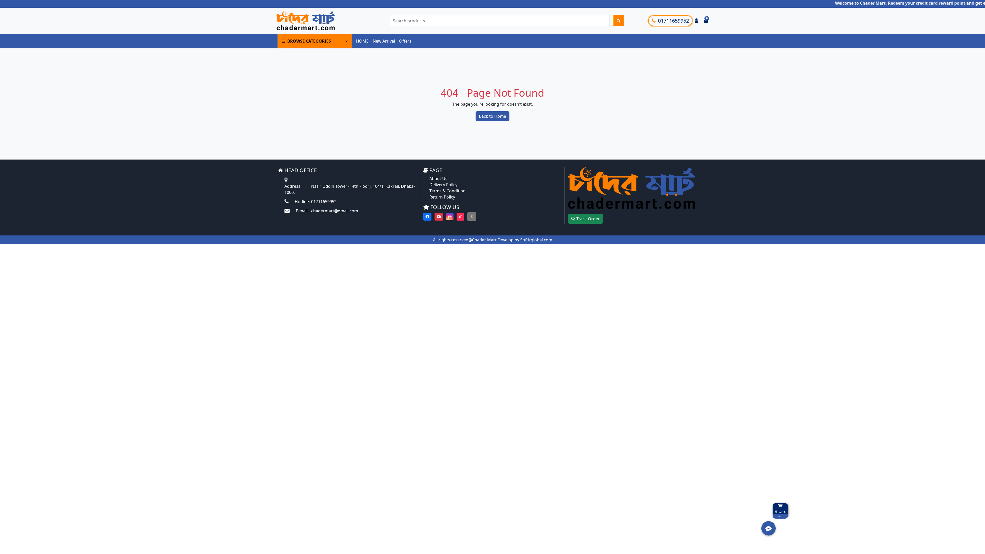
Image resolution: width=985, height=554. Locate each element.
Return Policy (442, 197)
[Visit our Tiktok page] (460, 217)
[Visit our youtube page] (439, 217)
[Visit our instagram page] (450, 216)
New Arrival (384, 41)
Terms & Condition (447, 191)
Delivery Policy (443, 184)
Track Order (587, 219)
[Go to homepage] (314, 21)
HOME (362, 41)
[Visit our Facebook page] (427, 217)
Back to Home (492, 116)
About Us (438, 178)
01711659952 (673, 20)
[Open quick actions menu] (768, 528)
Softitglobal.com (536, 240)
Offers (405, 41)
